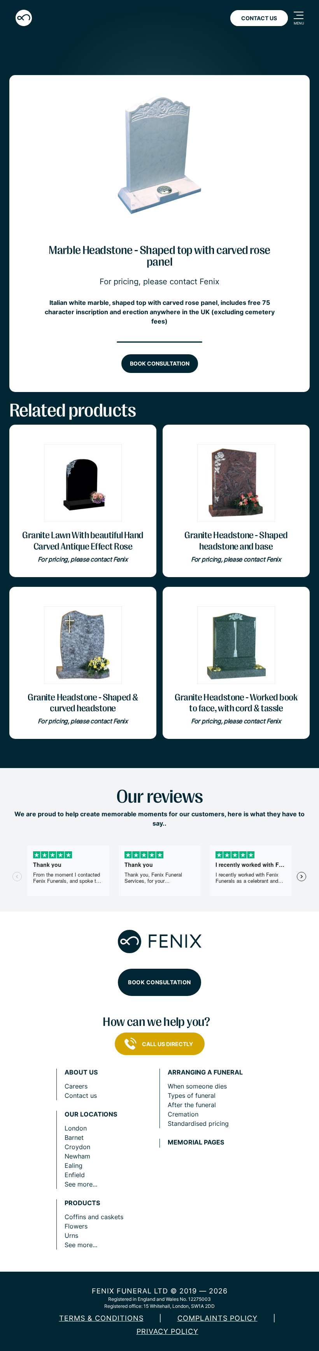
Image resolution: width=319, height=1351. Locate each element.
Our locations (91, 1114)
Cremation (183, 1114)
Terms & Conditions (101, 1318)
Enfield (75, 1175)
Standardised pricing (198, 1123)
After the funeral (192, 1105)
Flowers (76, 1226)
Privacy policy (167, 1331)
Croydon (77, 1147)
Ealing (73, 1165)
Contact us (81, 1095)
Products (82, 1203)
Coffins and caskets (94, 1217)
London (76, 1128)
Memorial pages (196, 1142)
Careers (76, 1086)
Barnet (74, 1137)
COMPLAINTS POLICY (217, 1318)
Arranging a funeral (205, 1072)
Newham (77, 1156)
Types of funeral (192, 1095)
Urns (71, 1235)
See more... (81, 1184)
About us (81, 1072)
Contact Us (259, 18)
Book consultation (159, 363)
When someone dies (197, 1086)
